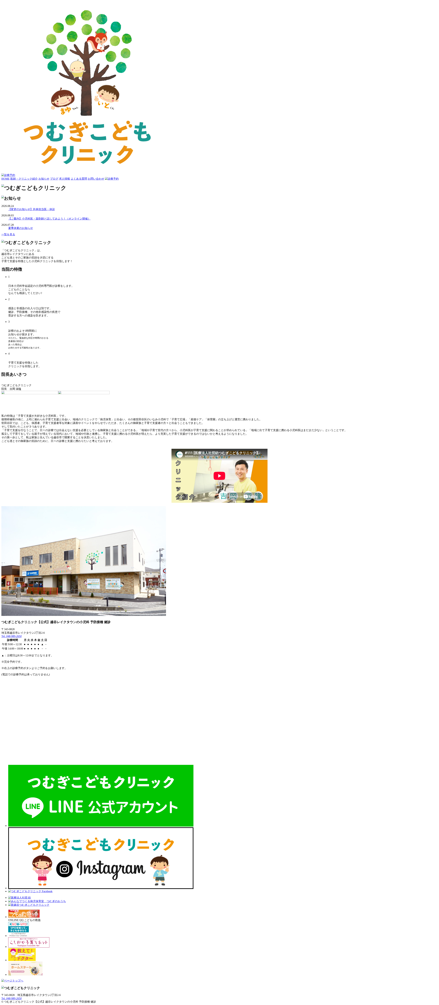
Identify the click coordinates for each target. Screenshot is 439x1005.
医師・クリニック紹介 (24, 178)
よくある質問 (79, 178)
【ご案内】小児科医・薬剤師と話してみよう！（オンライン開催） (49, 218)
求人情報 (64, 178)
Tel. (11, 636)
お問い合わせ (96, 178)
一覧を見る (8, 234)
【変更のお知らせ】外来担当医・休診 (31, 209)
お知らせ (43, 178)
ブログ (54, 178)
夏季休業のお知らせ (20, 228)
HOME (5, 178)
